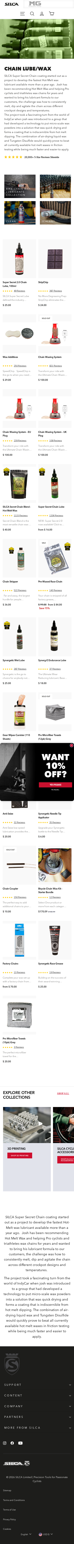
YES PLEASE (55, 784)
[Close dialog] (71, 745)
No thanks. (55, 790)
